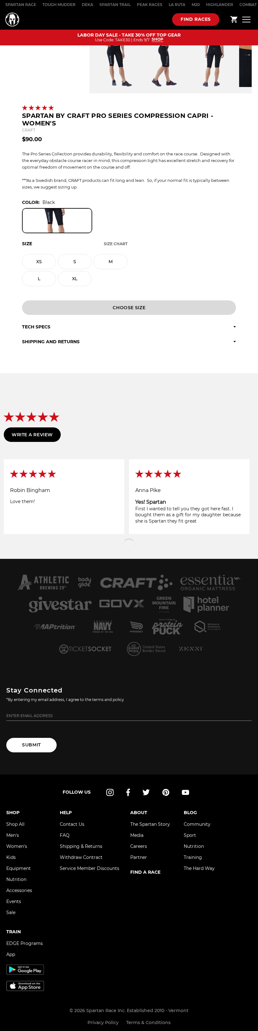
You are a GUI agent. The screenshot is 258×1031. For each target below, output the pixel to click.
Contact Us (72, 824)
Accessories (19, 890)
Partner (138, 857)
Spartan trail (115, 4)
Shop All (15, 824)
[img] (64, 474)
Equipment (18, 868)
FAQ (65, 835)
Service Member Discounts (89, 868)
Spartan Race (20, 4)
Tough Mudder (59, 4)
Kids (11, 857)
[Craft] (136, 582)
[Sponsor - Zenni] (190, 649)
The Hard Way (199, 868)
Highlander (219, 4)
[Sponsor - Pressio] (136, 626)
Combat (248, 4)
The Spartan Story (150, 824)
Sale (10, 912)
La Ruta (177, 4)
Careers (138, 846)
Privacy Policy (103, 1022)
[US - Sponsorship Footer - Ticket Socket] (85, 649)
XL (74, 278)
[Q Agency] (208, 626)
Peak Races (149, 4)
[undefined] (84, 582)
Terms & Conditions (148, 1022)
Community (197, 824)
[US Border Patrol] (146, 649)
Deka (87, 4)
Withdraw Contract (81, 857)
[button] (38, 108)
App (10, 954)
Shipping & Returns (81, 846)
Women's (16, 846)
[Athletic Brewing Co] (43, 582)
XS (39, 261)
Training (193, 857)
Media (136, 835)
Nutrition (16, 879)
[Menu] (246, 19)
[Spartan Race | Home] (12, 19)
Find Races (196, 19)
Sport (190, 835)
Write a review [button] (32, 434)
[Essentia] (210, 582)
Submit (31, 745)
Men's (12, 835)
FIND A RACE (145, 872)
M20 (196, 4)
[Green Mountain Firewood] (163, 604)
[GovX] (121, 604)
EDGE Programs (24, 943)
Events (13, 901)
